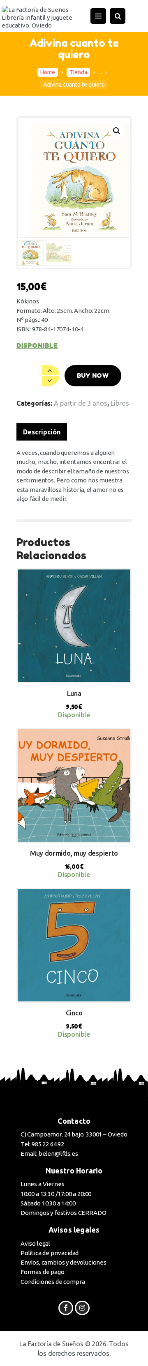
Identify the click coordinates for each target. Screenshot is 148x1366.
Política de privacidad (50, 1252)
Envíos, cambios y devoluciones (63, 1262)
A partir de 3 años (80, 403)
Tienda (78, 72)
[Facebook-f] (65, 1308)
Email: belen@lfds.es (49, 1153)
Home (47, 72)
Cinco (74, 1013)
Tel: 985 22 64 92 (42, 1144)
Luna (74, 693)
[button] (116, 131)
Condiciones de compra (53, 1281)
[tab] (41, 432)
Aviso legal (35, 1243)
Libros (120, 403)
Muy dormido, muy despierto (74, 853)
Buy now (93, 375)
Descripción (41, 432)
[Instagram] (82, 1308)
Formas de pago (43, 1271)
